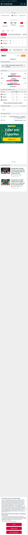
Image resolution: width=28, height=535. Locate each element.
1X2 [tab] (10, 49)
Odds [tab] (8, 30)
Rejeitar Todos (14, 528)
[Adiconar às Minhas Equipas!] (1, 23)
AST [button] (22, 91)
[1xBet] (4, 55)
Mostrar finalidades (14, 532)
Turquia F (21, 26)
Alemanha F (5, 26)
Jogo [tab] (3, 30)
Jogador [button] (3, 91)
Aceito (14, 524)
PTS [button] (16, 91)
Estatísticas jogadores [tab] (14, 34)
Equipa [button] (13, 91)
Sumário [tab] (4, 34)
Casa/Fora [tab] (4, 49)
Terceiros (9, 511)
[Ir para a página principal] (8, 4)
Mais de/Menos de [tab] (17, 49)
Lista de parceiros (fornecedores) (9, 521)
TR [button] (19, 91)
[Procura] (21, 4)
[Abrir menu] (24, 4)
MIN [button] (25, 91)
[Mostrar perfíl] (5, 23)
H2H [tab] (12, 30)
